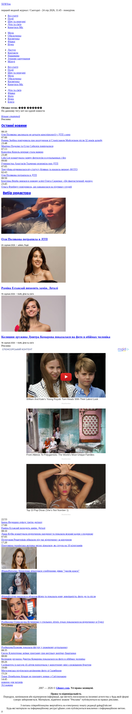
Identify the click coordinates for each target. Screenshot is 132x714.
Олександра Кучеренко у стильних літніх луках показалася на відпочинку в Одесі (52, 621)
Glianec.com (62, 688)
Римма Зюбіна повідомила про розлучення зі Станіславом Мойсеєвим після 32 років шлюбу (51, 140)
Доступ (12, 50)
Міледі (11, 61)
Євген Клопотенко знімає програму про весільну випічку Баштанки (38, 653)
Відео (11, 44)
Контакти (13, 52)
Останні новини (14, 125)
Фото (11, 96)
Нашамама (13, 55)
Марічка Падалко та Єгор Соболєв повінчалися (27, 146)
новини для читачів (12, 682)
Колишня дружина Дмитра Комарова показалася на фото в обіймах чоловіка (55, 337)
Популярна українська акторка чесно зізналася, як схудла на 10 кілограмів (41, 545)
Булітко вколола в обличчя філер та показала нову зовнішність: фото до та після (48, 596)
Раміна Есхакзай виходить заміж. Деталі (29, 288)
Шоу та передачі (16, 21)
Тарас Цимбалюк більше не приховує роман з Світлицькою (33, 676)
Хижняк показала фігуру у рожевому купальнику (34, 647)
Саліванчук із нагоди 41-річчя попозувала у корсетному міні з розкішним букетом (46, 664)
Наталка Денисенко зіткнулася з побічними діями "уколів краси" (40, 571)
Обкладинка (14, 35)
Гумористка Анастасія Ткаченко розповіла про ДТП (29, 163)
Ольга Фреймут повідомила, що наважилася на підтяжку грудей (36, 186)
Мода (11, 32)
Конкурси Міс (15, 27)
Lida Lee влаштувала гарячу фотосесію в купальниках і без (33, 157)
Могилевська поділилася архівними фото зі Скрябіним (31, 670)
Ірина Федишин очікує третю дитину (21, 522)
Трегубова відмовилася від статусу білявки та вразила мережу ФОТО (39, 169)
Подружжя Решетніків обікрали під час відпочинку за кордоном (36, 539)
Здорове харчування (19, 58)
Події (11, 18)
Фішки (11, 41)
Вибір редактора (17, 193)
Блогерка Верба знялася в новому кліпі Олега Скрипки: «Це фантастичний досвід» (47, 181)
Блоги (11, 101)
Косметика (13, 38)
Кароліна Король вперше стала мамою (22, 152)
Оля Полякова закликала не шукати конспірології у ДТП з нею (35, 134)
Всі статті (13, 15)
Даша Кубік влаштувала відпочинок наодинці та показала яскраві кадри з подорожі (47, 533)
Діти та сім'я (14, 24)
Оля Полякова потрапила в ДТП (19, 175)
